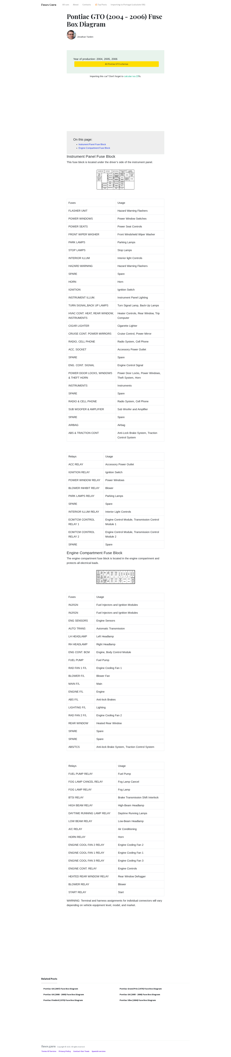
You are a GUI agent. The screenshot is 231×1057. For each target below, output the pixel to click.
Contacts (86, 4)
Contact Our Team (81, 1051)
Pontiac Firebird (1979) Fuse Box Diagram (63, 1000)
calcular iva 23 (131, 76)
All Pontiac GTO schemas (116, 64)
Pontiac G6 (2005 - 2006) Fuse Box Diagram (140, 994)
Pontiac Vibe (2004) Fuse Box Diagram (138, 1000)
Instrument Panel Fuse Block (92, 144)
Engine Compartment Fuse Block (94, 148)
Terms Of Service (49, 1051)
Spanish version (98, 1051)
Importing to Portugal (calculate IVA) (128, 4)
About (76, 4)
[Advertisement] (115, 106)
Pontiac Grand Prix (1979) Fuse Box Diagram (141, 988)
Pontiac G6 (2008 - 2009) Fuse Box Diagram (63, 994)
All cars (65, 4)
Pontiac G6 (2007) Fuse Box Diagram (60, 988)
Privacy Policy (65, 1051)
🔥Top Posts (101, 4)
